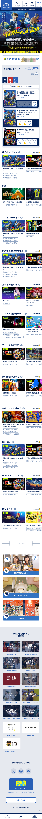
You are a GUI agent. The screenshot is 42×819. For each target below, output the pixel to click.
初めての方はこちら (14, 59)
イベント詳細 (20, 97)
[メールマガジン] (28, 771)
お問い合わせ (21, 800)
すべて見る (21, 543)
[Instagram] (21, 771)
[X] (13, 771)
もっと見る (35, 152)
